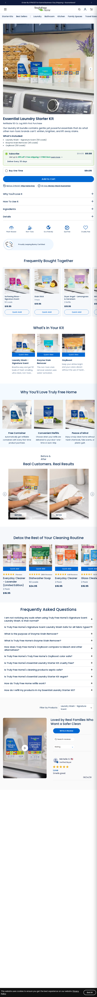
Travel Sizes (91, 16)
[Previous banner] (5, 2)
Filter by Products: (49, 707)
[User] (85, 9)
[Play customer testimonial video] (25, 748)
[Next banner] (91, 2)
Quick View (23, 354)
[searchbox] (64, 739)
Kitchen (61, 16)
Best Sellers (21, 16)
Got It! (90, 992)
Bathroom (50, 16)
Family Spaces (75, 16)
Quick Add (14, 568)
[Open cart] (91, 9)
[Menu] (5, 9)
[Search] (79, 9)
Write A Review (66, 731)
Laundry (37, 16)
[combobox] (64, 747)
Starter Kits (7, 16)
